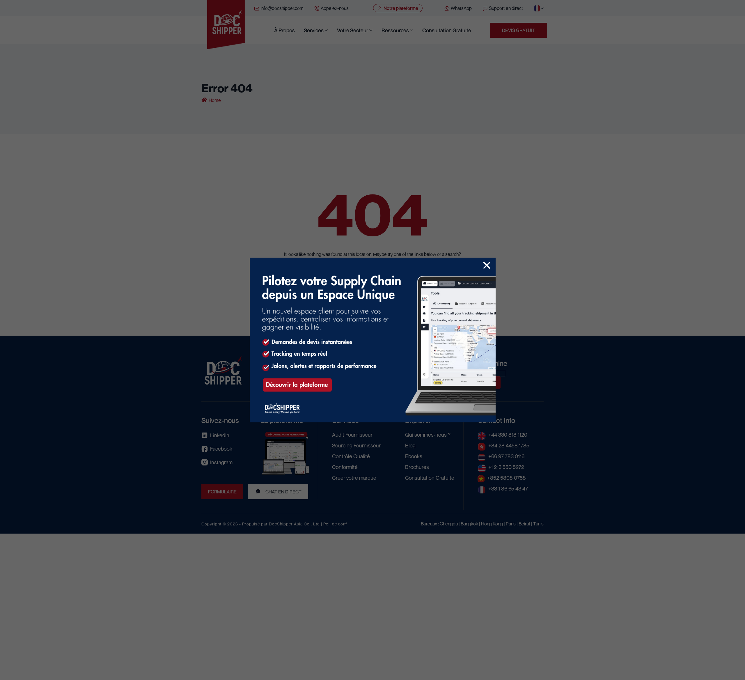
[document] (372, 340)
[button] (487, 265)
